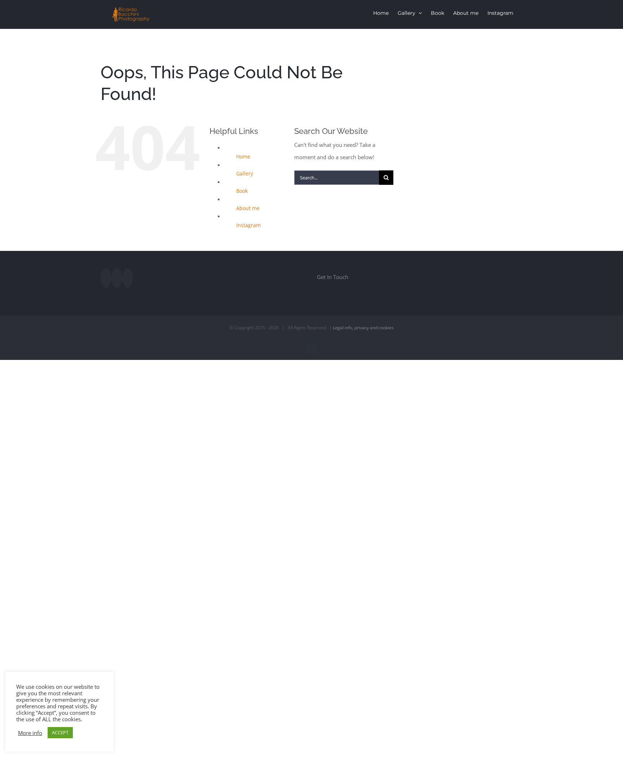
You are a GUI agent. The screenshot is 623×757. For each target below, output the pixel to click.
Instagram (248, 225)
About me (248, 208)
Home (243, 156)
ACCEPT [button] (60, 732)
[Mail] (127, 278)
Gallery (244, 173)
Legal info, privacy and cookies (363, 328)
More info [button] (30, 733)
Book (242, 190)
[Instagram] (116, 278)
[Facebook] (106, 278)
